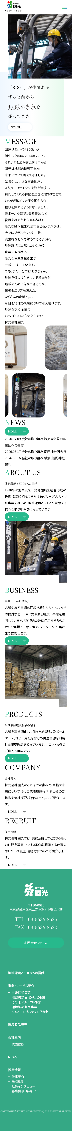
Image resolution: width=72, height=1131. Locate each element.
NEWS (12, 1056)
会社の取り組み (32, 438)
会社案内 (14, 1037)
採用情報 (14, 1069)
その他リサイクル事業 (26, 1002)
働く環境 (17, 1081)
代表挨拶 (18, 1044)
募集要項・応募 (22, 1091)
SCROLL (16, 127)
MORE (12, 431)
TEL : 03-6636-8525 (36, 918)
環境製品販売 (17, 1024)
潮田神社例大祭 (55, 451)
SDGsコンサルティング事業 (30, 1011)
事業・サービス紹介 (21, 985)
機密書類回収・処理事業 (28, 997)
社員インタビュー (23, 1086)
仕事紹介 (18, 1076)
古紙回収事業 (21, 992)
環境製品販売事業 (24, 1006)
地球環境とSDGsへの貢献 (26, 972)
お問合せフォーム (36, 942)
